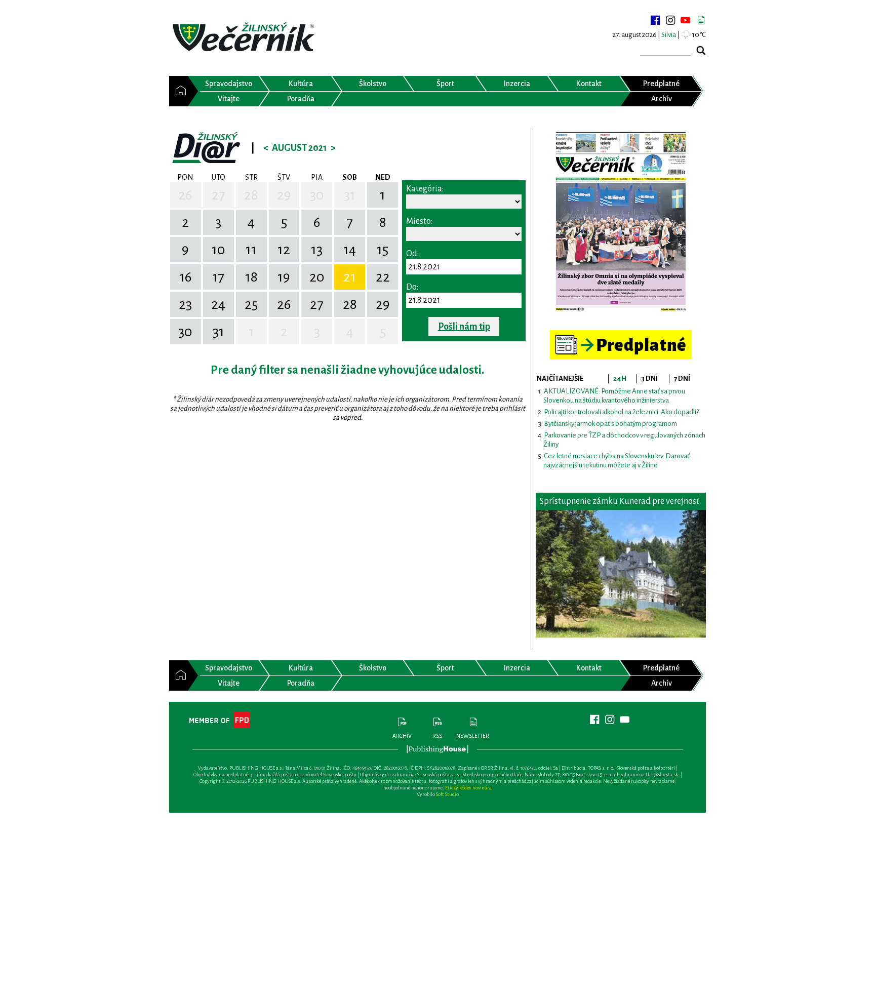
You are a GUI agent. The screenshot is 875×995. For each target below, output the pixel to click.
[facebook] (655, 20)
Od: (412, 253)
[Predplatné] (621, 334)
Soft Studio (447, 794)
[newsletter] (701, 20)
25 (251, 304)
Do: (412, 287)
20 (317, 277)
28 (251, 195)
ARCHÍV (402, 736)
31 (349, 195)
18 (251, 277)
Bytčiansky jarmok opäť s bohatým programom (610, 423)
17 (218, 277)
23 (185, 304)
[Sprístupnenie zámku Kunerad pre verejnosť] (621, 574)
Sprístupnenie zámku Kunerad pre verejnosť (619, 501)
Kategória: (425, 188)
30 (317, 195)
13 (317, 249)
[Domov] (178, 91)
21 (349, 277)
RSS (437, 736)
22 (383, 277)
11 (251, 249)
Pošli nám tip (464, 327)
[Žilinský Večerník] (245, 37)
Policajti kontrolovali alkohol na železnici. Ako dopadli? (621, 412)
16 (185, 277)
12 (283, 249)
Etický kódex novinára (468, 787)
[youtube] (686, 20)
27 (218, 195)
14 (349, 249)
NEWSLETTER (472, 736)
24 (218, 304)
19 (283, 277)
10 (218, 249)
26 (185, 195)
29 (284, 195)
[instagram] (670, 20)
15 (382, 249)
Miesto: (419, 221)
